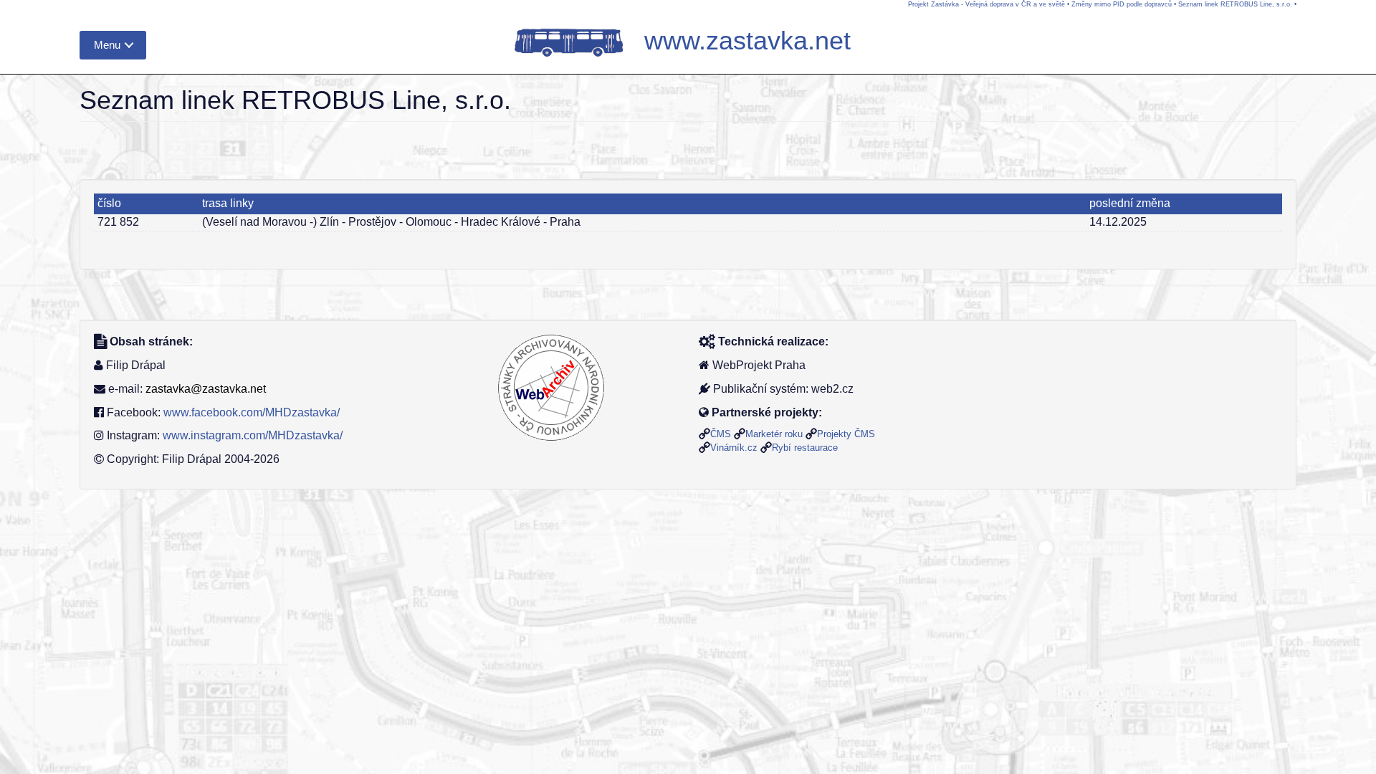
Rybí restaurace (805, 447)
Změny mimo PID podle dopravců (1121, 4)
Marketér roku (774, 434)
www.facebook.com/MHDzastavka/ (251, 412)
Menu (107, 45)
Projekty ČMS (846, 434)
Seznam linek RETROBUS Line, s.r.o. (1235, 4)
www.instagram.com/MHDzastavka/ (253, 435)
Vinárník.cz (734, 447)
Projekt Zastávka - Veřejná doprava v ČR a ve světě (986, 4)
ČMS (720, 434)
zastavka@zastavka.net (205, 389)
